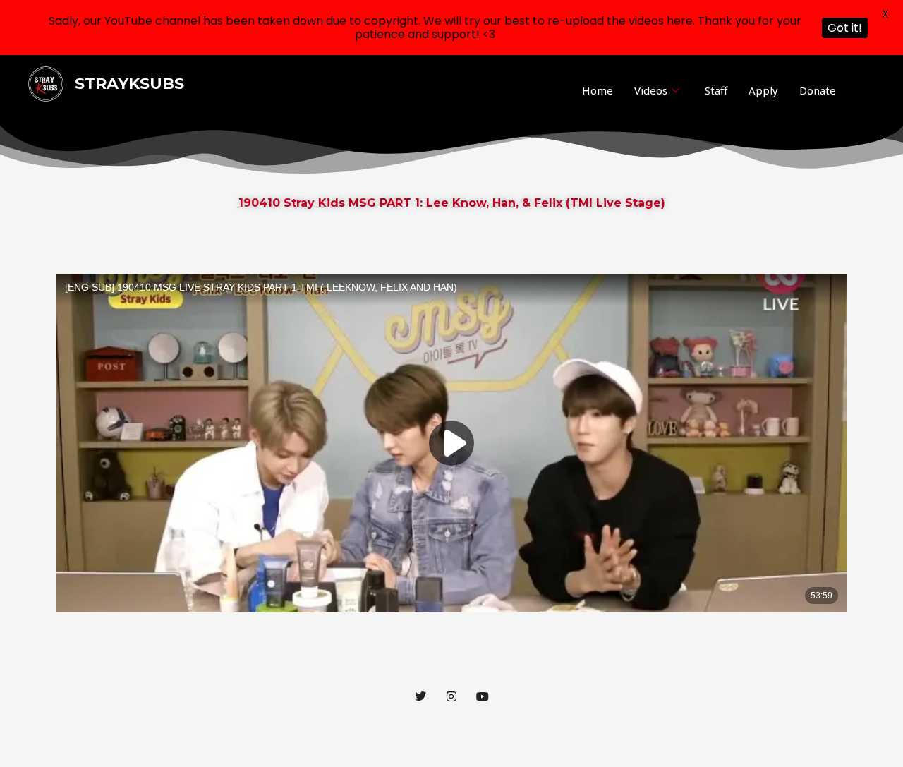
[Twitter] (420, 696)
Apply (763, 90)
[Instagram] (451, 696)
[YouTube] (482, 696)
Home (597, 90)
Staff (716, 90)
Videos (650, 90)
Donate (817, 90)
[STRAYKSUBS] (45, 83)
